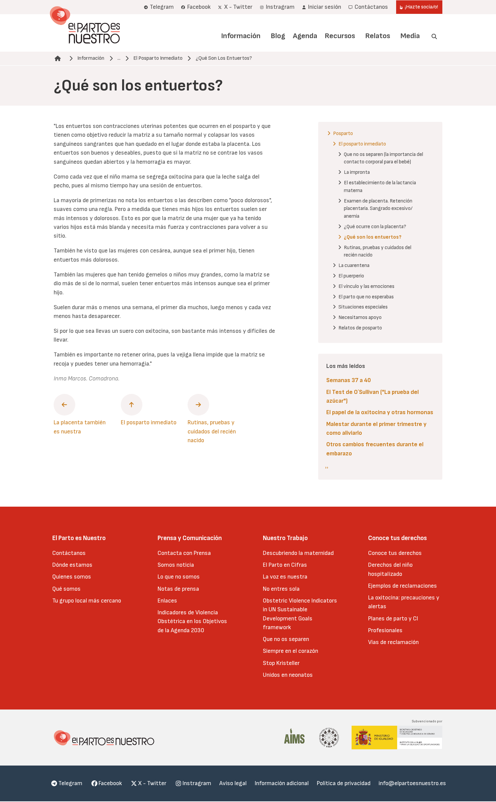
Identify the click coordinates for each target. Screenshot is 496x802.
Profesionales (385, 630)
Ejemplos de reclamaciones (402, 585)
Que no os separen (286, 639)
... (118, 58)
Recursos (340, 36)
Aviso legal (233, 783)
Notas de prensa (178, 588)
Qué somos (66, 588)
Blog (278, 36)
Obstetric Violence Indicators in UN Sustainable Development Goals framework (300, 614)
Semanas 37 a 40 (348, 380)
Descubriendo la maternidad (298, 553)
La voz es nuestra (285, 576)
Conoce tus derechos (395, 553)
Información (240, 36)
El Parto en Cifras (285, 564)
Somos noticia (176, 564)
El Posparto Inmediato (158, 58)
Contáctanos (69, 553)
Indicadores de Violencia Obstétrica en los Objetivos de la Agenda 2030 (192, 621)
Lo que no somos (179, 576)
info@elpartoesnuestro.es (412, 783)
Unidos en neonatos (288, 674)
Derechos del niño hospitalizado (390, 569)
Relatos (377, 36)
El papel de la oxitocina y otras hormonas (379, 412)
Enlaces (167, 600)
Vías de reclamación (393, 642)
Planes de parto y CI (393, 618)
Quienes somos (71, 576)
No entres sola (281, 588)
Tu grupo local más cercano (86, 600)
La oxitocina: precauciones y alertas (403, 602)
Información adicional (282, 783)
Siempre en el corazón (290, 650)
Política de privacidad (343, 783)
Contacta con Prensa (184, 553)
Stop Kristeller (281, 663)
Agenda (305, 36)
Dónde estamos (72, 564)
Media (410, 36)
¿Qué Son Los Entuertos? (224, 58)
